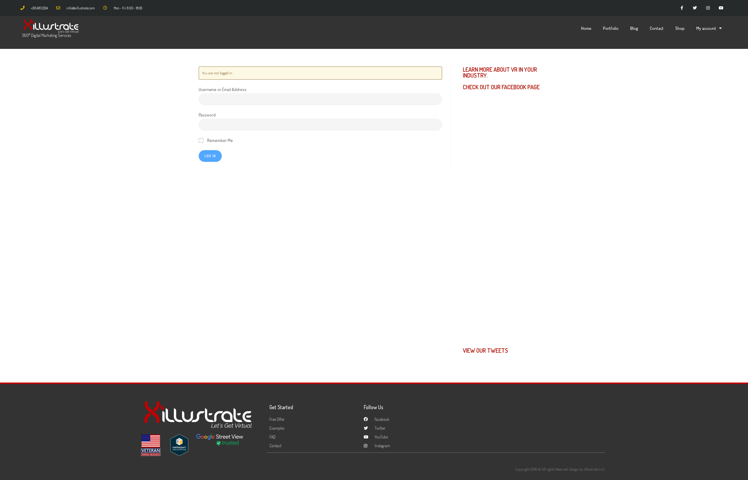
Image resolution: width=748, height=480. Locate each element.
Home (586, 28)
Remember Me (219, 140)
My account (706, 28)
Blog (634, 28)
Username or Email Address (223, 89)
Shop (680, 28)
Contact (657, 28)
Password (207, 115)
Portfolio (611, 28)
